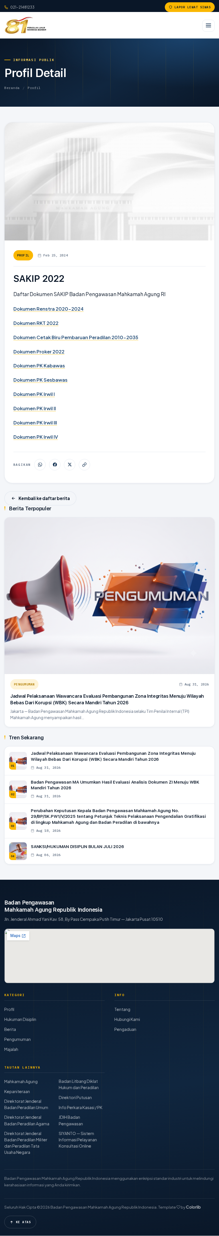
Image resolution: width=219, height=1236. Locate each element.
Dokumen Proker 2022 (38, 352)
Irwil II (50, 408)
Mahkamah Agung (21, 1081)
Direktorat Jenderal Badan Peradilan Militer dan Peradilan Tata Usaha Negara (25, 1143)
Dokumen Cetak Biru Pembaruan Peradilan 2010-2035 (75, 337)
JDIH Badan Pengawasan (71, 1120)
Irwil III (50, 423)
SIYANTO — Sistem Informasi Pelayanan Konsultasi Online (78, 1139)
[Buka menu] (208, 26)
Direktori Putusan (75, 1097)
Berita (10, 1029)
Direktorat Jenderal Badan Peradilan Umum (26, 1104)
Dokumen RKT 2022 (35, 323)
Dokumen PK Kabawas (39, 366)
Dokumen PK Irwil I (34, 394)
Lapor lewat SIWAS (193, 7)
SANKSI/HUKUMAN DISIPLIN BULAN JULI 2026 (77, 846)
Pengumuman (24, 684)
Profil (34, 88)
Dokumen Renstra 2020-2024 (48, 309)
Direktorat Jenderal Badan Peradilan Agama (26, 1120)
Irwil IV (51, 437)
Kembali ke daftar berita (44, 498)
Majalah (11, 1049)
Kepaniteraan (17, 1091)
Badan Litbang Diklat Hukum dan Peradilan (79, 1084)
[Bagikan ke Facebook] (54, 464)
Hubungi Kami (127, 1019)
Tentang (122, 1009)
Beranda (12, 88)
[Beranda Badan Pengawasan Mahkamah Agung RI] (25, 25)
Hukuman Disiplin (20, 1019)
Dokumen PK (28, 408)
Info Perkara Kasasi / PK (80, 1107)
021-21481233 (22, 7)
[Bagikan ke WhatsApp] (40, 464)
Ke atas (23, 1222)
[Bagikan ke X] (69, 464)
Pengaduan (125, 1029)
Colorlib (193, 1207)
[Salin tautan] (84, 464)
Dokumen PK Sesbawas (40, 380)
